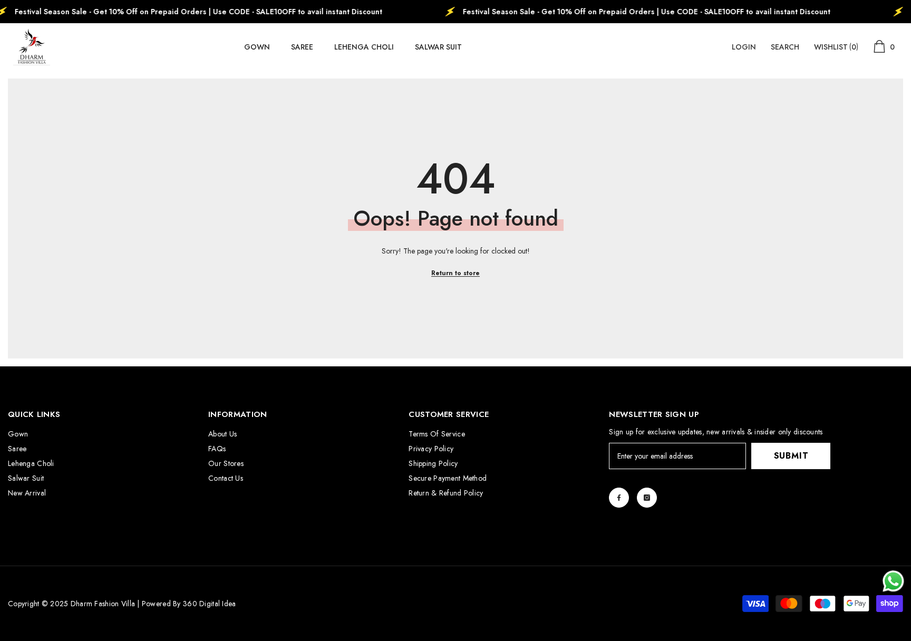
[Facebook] (619, 498)
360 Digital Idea (209, 603)
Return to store (455, 273)
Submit (791, 456)
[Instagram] (647, 498)
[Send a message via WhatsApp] (893, 581)
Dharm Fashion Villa (101, 603)
